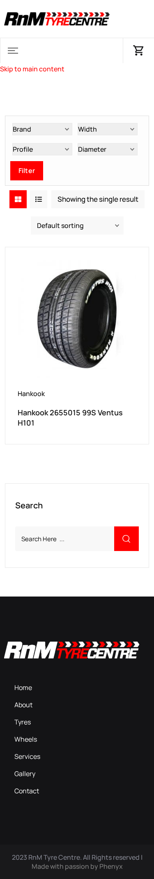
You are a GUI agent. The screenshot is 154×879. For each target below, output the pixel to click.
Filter (26, 170)
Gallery (24, 773)
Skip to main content (32, 68)
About (23, 704)
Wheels (25, 739)
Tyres (22, 721)
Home (23, 687)
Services (27, 756)
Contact (26, 790)
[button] (13, 50)
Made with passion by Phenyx (77, 866)
